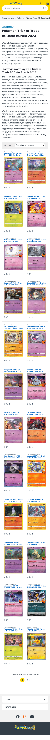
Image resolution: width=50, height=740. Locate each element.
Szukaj (44, 8)
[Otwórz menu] (5, 3)
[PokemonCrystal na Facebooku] (17, 716)
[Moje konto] (41, 3)
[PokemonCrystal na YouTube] (32, 716)
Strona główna (8, 18)
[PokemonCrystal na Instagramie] (24, 716)
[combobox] (21, 8)
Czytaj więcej (8, 26)
